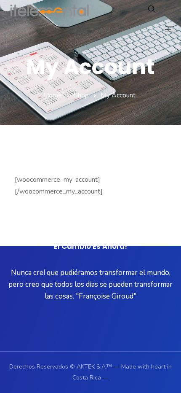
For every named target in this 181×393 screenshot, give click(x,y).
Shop (81, 95)
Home (53, 95)
